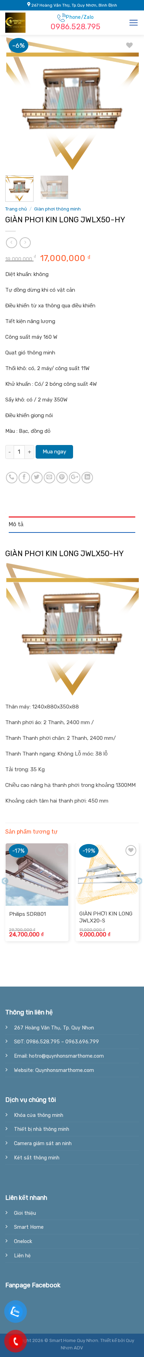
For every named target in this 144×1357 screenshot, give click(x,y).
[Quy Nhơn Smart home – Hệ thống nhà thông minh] (22, 22)
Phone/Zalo (75, 22)
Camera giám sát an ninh (43, 1144)
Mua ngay (54, 452)
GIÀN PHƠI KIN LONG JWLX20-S (105, 917)
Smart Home (29, 1227)
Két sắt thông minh (36, 1158)
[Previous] (16, 103)
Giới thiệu (25, 1213)
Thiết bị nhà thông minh (41, 1129)
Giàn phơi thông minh (57, 209)
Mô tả (16, 524)
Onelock (23, 1241)
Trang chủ (16, 209)
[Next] (127, 103)
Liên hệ (22, 1256)
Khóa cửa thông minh (38, 1115)
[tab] (72, 524)
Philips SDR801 (27, 914)
